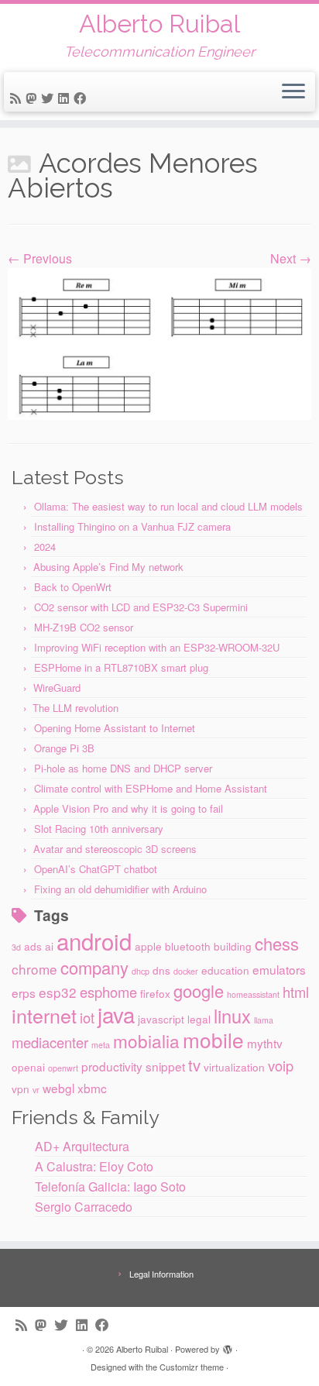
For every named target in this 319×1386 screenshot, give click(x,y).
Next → (290, 258)
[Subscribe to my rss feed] (18, 98)
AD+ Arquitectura (82, 1146)
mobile (213, 1039)
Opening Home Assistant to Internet (114, 728)
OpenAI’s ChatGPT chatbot (95, 869)
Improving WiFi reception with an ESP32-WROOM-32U (157, 647)
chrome (34, 968)
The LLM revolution (75, 707)
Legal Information (161, 1273)
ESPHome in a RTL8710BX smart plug (121, 667)
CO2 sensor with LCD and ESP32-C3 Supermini (141, 607)
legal (199, 1019)
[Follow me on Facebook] (82, 98)
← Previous (40, 258)
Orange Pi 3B (64, 748)
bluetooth (188, 946)
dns (161, 970)
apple (148, 946)
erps (24, 992)
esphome (108, 992)
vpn (20, 1088)
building (233, 946)
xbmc (92, 1087)
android (94, 940)
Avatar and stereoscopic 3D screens (115, 848)
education (225, 970)
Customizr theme (192, 1366)
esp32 (58, 992)
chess (277, 943)
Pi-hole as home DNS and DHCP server (123, 768)
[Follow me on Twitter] (49, 98)
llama (263, 1020)
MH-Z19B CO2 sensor (83, 627)
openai (28, 1067)
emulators (279, 969)
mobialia (146, 1040)
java (116, 1014)
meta (100, 1045)
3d (16, 947)
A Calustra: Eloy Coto (94, 1166)
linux (232, 1016)
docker (185, 971)
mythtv (265, 1042)
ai (49, 946)
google (198, 990)
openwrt (63, 1068)
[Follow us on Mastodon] (33, 98)
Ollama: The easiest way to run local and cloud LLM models (168, 506)
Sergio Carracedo (83, 1207)
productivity (111, 1066)
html (296, 992)
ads (33, 946)
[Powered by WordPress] (227, 1345)
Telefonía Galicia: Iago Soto (110, 1186)
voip (280, 1065)
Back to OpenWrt (72, 587)
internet (44, 1015)
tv (194, 1065)
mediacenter (50, 1042)
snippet (165, 1066)
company (94, 967)
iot (87, 1017)
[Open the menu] (293, 92)
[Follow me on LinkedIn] (66, 98)
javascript (161, 1019)
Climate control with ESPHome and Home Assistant (150, 788)
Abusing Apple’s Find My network (108, 566)
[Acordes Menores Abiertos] (159, 342)
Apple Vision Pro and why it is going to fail (128, 808)
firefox (155, 993)
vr (36, 1089)
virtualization (234, 1067)
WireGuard (57, 687)
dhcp (140, 971)
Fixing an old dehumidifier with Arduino (120, 889)
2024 (45, 546)
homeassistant (253, 994)
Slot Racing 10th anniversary (98, 828)
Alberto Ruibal (159, 24)
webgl (58, 1087)
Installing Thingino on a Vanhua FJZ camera (132, 526)
